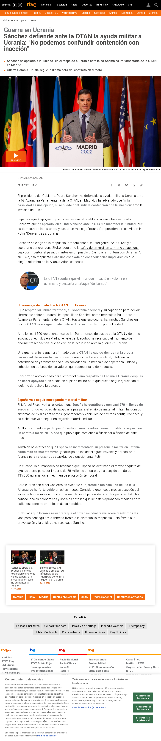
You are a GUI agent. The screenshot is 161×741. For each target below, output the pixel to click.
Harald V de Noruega (83, 626)
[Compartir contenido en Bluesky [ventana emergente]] (126, 184)
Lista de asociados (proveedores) (89, 707)
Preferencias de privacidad (143, 719)
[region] (80, 707)
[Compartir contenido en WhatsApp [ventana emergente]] (134, 184)
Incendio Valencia (112, 626)
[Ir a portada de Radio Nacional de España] (72, 651)
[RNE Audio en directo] (20, 5)
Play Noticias (118, 632)
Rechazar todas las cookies (143, 708)
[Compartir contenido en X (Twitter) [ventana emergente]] (119, 184)
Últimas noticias (95, 632)
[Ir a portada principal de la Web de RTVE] (14, 650)
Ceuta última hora (55, 626)
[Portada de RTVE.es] (32, 5)
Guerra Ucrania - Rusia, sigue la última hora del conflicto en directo (54, 70)
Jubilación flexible (46, 632)
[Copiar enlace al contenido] (141, 184)
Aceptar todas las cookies (143, 696)
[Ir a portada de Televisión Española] (43, 651)
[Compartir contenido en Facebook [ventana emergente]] (111, 184)
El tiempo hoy (136, 626)
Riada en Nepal (71, 632)
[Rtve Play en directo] (14, 5)
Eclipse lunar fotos (28, 626)
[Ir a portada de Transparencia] (124, 651)
